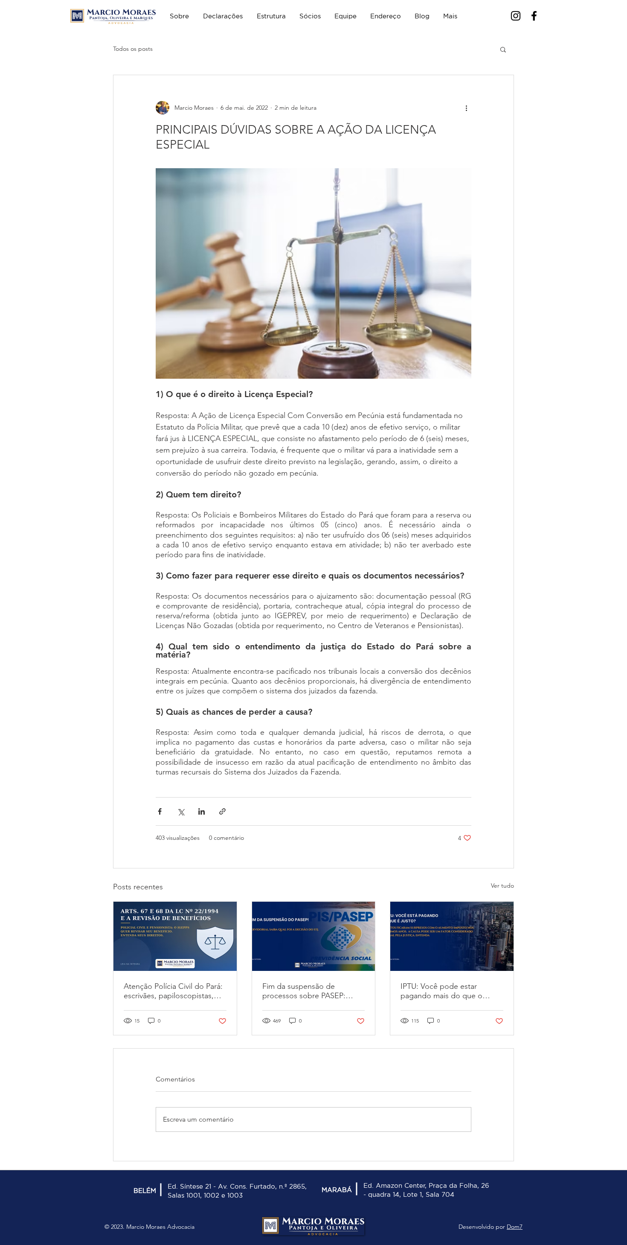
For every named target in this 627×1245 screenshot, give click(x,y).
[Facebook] (534, 15)
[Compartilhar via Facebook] (160, 811)
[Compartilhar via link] (222, 811)
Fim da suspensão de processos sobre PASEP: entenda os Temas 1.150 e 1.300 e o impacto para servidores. (306, 991)
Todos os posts (133, 49)
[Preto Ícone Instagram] (515, 15)
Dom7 (514, 1226)
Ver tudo (502, 885)
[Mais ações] (466, 107)
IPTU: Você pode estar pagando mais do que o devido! (441, 991)
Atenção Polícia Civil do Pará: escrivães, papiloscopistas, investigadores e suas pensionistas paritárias (173, 991)
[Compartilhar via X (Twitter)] (181, 811)
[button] (503, 49)
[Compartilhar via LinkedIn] (201, 811)
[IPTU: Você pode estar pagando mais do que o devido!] (452, 936)
